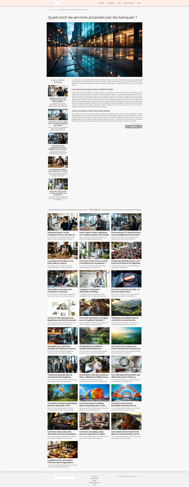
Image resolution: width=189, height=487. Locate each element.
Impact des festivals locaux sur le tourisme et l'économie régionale (125, 262)
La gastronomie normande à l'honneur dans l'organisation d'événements (60, 462)
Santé (118, 3)
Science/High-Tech (129, 3)
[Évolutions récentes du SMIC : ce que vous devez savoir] (126, 278)
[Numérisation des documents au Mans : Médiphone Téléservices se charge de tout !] (94, 364)
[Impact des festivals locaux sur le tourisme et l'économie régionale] (126, 250)
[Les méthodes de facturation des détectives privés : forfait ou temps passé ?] (126, 364)
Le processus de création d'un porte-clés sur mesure (58, 170)
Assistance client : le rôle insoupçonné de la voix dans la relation (58, 99)
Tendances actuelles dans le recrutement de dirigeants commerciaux (60, 377)
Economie (101, 3)
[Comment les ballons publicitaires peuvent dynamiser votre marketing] (63, 392)
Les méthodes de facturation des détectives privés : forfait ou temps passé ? (125, 377)
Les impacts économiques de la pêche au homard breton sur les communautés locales (125, 434)
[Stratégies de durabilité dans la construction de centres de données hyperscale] (126, 307)
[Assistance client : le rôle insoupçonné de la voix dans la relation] (58, 90)
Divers (139, 3)
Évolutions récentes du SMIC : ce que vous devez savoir (125, 290)
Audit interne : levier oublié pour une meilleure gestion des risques (58, 123)
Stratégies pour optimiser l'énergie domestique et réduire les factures (61, 348)
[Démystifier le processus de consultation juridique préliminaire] (63, 278)
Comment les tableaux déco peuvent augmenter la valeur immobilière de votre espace (92, 434)
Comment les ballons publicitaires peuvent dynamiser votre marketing (62, 405)
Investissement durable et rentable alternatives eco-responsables (90, 348)
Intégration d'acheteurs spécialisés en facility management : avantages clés (92, 291)
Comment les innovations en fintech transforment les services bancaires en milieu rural (125, 348)
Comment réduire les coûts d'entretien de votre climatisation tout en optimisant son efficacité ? (62, 435)
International (110, 3)
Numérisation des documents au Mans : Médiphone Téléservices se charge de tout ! (94, 377)
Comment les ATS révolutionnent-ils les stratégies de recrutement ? (58, 147)
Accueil (49, 9)
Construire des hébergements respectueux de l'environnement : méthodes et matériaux (62, 320)
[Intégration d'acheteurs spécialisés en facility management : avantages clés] (94, 278)
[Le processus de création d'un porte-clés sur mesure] (58, 162)
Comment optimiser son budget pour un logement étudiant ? (93, 319)
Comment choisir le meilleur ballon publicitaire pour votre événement (92, 405)
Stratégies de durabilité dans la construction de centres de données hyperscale (124, 320)
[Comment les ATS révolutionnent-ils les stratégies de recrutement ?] (58, 138)
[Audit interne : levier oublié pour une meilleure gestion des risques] (58, 114)
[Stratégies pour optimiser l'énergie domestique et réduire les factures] (63, 335)
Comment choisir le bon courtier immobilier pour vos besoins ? (58, 193)
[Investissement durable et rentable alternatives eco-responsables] (94, 335)
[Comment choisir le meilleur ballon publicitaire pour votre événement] (94, 392)
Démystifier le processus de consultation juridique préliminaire (60, 291)
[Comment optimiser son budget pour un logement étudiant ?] (94, 307)
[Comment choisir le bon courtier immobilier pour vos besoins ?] (58, 184)
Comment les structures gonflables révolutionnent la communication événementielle (125, 405)
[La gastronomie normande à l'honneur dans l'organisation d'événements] (63, 449)
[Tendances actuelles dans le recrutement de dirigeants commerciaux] (63, 364)
